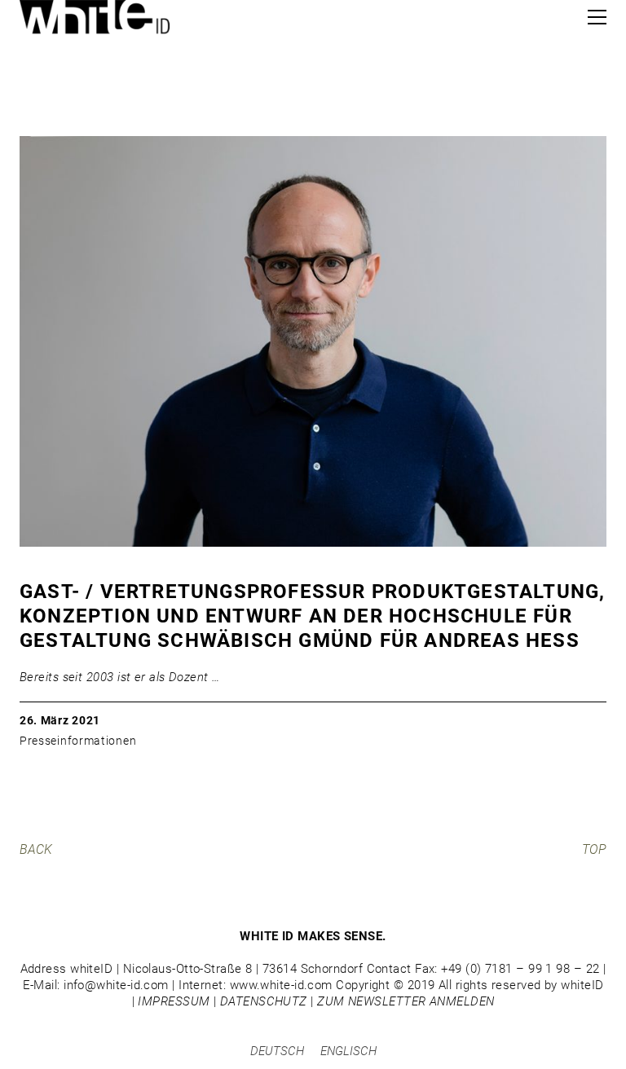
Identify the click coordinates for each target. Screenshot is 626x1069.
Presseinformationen (78, 740)
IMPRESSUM (173, 1001)
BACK (36, 849)
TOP (594, 849)
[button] (597, 17)
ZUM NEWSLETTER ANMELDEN (405, 1001)
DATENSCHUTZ (263, 1001)
